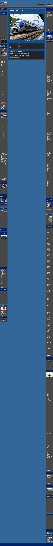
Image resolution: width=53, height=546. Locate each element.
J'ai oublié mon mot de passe (50, 5)
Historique (2, 210)
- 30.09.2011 (2, 77)
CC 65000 (48, 398)
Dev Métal (48, 347)
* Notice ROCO (48, 508)
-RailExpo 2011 (48, 134)
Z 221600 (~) (49, 336)
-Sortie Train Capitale (49, 96)
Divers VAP (48, 238)
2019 (47, 171)
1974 (47, 47)
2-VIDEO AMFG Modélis (3, 213)
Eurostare (48, 280)
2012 (47, 135)
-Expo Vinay (48, 81)
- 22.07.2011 (2, 72)
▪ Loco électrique (49, 250)
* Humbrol (2, 283)
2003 (47, 95)
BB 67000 (48, 394)
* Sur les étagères (3, 239)
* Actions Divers (4, 102)
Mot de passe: (45, 4)
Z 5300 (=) (48, 323)
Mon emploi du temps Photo (49, 381)
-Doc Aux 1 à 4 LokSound (4, 130)
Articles (48, 208)
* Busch (2, 271)
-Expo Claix (48, 78)
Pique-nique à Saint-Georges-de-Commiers (49, 98)
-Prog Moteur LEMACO (3, 127)
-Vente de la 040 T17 (49, 88)
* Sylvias (2, 272)
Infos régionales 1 (3, 217)
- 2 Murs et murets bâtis (4, 156)
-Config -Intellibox (3, 126)
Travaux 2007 (2, 134)
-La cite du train (49, 131)
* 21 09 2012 (2, 81)
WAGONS (48, 341)
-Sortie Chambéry (49, 92)
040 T (47, 388)
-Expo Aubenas (48, 77)
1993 (47, 70)
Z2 (47, 313)
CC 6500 (48, 274)
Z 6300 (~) (48, 325)
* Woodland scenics (3, 273)
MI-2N (47, 453)
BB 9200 (48, 260)
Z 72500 (48, 310)
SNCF (47, 468)
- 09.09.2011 (2, 75)
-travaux (48, 186)
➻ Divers (48, 30)
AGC (47, 443)
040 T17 (48, 362)
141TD (48, 232)
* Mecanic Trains (3, 311)
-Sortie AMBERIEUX (49, 103)
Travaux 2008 (2, 135)
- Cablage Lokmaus (3, 128)
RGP (47, 439)
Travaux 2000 (3, 132)
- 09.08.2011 (2, 107)
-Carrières (48, 154)
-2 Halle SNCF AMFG (3, 164)
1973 (47, 46)
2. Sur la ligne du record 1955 (49, 211)
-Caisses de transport (3, 178)
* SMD (1, 310)
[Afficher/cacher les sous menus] (1, 66)
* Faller (2, 274)
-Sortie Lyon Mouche (49, 115)
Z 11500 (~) (48, 318)
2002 (47, 90)
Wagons (48, 20)
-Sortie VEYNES (49, 91)
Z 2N (47, 452)
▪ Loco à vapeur (49, 230)
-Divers (48, 155)
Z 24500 (48, 335)
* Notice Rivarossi (49, 506)
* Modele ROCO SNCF (49, 510)
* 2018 (2, 93)
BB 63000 (48, 289)
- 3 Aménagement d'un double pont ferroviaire (4, 158)
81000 (48, 305)
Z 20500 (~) (48, 331)
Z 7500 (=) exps (49, 317)
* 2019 (2, 95)
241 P (47, 389)
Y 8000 (48, 286)
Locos (48, 16)
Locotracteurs (49, 284)
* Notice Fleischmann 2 (49, 505)
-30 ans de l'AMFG (49, 89)
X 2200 (48, 299)
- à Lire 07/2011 (3, 62)
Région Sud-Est (48, 538)
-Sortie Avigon (48, 100)
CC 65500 (48, 399)
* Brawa (2, 280)
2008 (47, 114)
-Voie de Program (49, 153)
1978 (47, 52)
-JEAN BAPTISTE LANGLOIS (3, 26)
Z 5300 (47, 451)
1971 (47, 44)
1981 (47, 56)
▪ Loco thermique (49, 393)
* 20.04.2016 (2, 92)
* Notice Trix (48, 507)
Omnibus (48, 446)
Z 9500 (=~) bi (49, 319)
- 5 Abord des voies (3, 160)
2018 (47, 167)
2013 (47, 140)
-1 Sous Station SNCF (3, 163)
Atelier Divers (3, 177)
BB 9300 (48, 261)
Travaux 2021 (2, 151)
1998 (47, 82)
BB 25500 (48, 255)
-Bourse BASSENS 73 (49, 139)
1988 (47, 64)
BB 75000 (48, 242)
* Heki (1, 275)
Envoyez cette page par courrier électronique (41, 8)
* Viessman (2, 282)
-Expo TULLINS (48, 94)
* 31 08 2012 (2, 80)
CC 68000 (48, 244)
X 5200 (48, 303)
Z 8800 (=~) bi (49, 330)
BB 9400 (48, 266)
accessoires (49, 27)
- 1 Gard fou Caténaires (4, 155)
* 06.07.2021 (2, 101)
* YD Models (2, 312)
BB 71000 (48, 291)
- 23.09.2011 (2, 76)
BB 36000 (48, 267)
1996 (47, 75)
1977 (47, 51)
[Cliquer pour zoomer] (26, 39)
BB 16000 (48, 262)
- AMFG (2, 60)
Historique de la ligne (49, 223)
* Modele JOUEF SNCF (49, 509)
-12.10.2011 (2, 108)
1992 (47, 69)
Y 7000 (48, 285)
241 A (48, 236)
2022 (47, 185)
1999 (47, 83)
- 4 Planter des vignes (3, 159)
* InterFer (2, 314)
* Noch (1, 276)
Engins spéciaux (49, 456)
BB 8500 (48, 256)
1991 (47, 68)
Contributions (3, 153)
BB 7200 (48, 273)
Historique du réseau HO (4, 117)
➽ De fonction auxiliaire (49, 533)
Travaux (3, 131)
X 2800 (48, 309)
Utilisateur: (37, 4)
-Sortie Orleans (48, 138)
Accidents (48, 355)
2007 (47, 112)
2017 (47, 163)
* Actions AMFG (4, 66)
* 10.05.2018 (2, 94)
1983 (47, 58)
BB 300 (48, 401)
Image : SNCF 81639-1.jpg (16, 10)
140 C (48, 237)
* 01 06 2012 (2, 79)
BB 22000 (48, 272)
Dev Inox (48, 348)
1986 (47, 62)
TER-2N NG (48, 337)
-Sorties (48, 188)
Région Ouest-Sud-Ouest (50, 541)
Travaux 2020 (2, 150)
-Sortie (48, 157)
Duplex (48, 278)
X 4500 (47, 438)
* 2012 (2, 78)
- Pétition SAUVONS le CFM (3, 104)
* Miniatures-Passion (3, 313)
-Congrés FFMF (48, 102)
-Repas (47, 137)
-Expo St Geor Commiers (50, 80)
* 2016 (2, 91)
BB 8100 (48, 402)
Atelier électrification (4, 165)
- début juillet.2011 (3, 106)
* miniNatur (2, 270)
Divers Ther (48, 249)
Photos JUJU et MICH (49, 224)
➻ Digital (48, 29)
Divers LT (48, 432)
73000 (48, 304)
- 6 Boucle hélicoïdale (3, 161)
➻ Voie (47, 28)
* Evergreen (2, 278)
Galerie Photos (49, 382)
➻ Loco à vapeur (49, 17)
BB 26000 (48, 268)
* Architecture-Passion (3, 286)
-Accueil (2, 15)
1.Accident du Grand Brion (49, 209)
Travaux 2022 (2, 152)
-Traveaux (48, 172)
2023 (47, 189)
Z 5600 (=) (48, 329)
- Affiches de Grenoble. (3, 65)
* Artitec (2, 285)
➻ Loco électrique (49, 19)
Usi (47, 349)
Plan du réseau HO (4, 118)
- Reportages (3, 105)
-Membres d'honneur (3, 17)
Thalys (48, 279)
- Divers (2, 63)
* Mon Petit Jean (3, 287)
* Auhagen (2, 279)
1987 (47, 63)
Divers (47, 469)
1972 (47, 45)
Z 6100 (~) (48, 324)
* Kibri (1, 281)
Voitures (48, 343)
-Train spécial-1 (48, 132)
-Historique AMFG (3, 16)
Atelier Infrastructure (4, 154)
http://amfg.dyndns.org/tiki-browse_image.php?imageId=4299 (17, 52)
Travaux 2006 (2, 133)
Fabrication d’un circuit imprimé (4, 168)
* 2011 (2, 71)
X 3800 (48, 298)
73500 (47, 455)
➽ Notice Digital (48, 512)
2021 (47, 181)
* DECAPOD (2, 277)
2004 (47, 99)
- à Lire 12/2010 (3, 61)
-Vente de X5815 (49, 93)
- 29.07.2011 (2, 73)
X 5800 (48, 297)
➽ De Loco (48, 532)
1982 (47, 57)
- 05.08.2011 (2, 74)
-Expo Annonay (48, 76)
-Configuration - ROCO (3, 125)
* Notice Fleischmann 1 (49, 504)
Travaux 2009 (2, 136)
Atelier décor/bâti (3, 162)
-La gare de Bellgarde (49, 133)
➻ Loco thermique (49, 18)
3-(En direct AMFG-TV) (3, 214)
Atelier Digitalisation (4, 169)
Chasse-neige (49, 342)
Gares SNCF (48, 353)
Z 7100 (47, 450)
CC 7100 (48, 254)
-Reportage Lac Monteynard (48, 122)
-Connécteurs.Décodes (3, 129)
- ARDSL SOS (2, 64)
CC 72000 (48, 243)
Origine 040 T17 (48, 363)
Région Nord (48, 540)
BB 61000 (48, 248)
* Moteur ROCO (48, 511)
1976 (47, 50)
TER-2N (48, 454)
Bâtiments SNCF (49, 354)
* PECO (2, 269)
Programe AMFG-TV (4, 211)
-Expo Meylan (48, 79)
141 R (48, 231)
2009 (47, 116)
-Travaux (48, 130)
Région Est (48, 539)
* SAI (1, 284)
